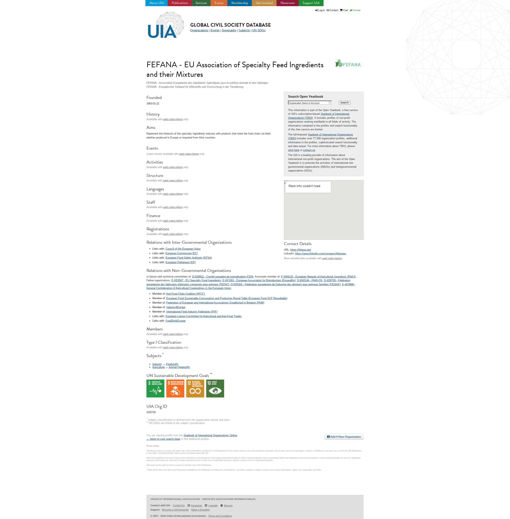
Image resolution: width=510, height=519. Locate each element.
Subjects (244, 30)
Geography (229, 30)
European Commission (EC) (182, 253)
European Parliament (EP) (181, 262)
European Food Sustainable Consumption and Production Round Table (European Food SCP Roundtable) (226, 298)
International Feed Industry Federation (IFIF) (191, 311)
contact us (309, 150)
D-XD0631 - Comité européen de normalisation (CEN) (222, 276)
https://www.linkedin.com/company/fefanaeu (320, 253)
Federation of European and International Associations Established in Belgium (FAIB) (215, 302)
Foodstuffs (172, 364)
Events (219, 2)
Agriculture (158, 367)
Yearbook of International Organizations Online (210, 435)
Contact (333, 10)
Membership (239, 2)
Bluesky (228, 505)
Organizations (199, 30)
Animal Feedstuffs (179, 367)
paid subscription (332, 258)
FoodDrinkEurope (175, 320)
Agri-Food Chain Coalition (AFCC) (185, 293)
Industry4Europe (175, 307)
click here (293, 150)
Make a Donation (200, 509)
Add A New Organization (345, 436)
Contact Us (179, 505)
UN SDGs (259, 30)
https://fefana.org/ (300, 249)
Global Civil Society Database (230, 25)
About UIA (156, 2)
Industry (157, 364)
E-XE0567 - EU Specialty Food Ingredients (196, 280)
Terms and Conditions (220, 516)
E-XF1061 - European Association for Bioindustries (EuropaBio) (259, 280)
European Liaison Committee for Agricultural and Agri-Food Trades (204, 316)
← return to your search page (163, 438)
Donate (356, 10)
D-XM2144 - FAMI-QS (309, 280)
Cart (345, 10)
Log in (321, 10)
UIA (161, 23)
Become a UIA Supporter (175, 509)
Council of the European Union (183, 248)
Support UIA (311, 2)
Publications (180, 2)
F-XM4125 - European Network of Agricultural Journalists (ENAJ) (318, 276)
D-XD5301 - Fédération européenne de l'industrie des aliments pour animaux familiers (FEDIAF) (285, 284)
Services (201, 2)
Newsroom (287, 2)
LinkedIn (213, 505)
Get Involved (264, 2)
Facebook (196, 505)
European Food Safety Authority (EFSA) (189, 257)
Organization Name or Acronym (304, 103)
